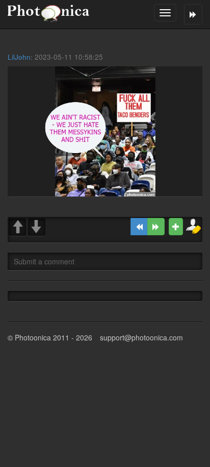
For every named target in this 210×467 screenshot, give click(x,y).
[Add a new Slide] (176, 226)
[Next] (156, 226)
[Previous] (139, 226)
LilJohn (19, 57)
